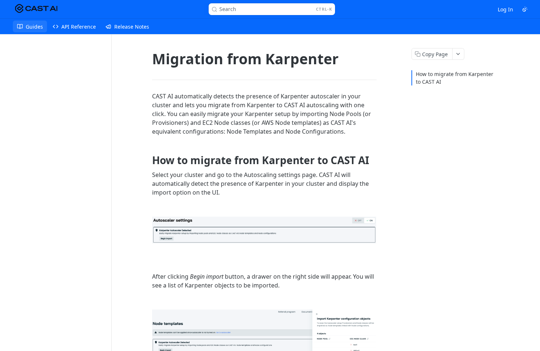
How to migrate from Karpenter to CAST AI (454, 77)
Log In (505, 9)
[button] (264, 230)
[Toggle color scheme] (525, 9)
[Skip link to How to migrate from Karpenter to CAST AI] (147, 160)
